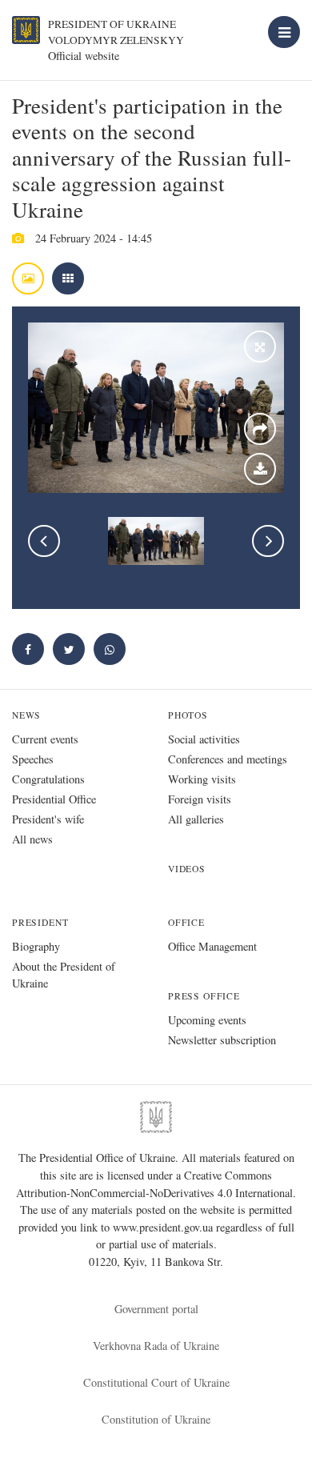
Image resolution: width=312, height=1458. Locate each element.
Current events (45, 739)
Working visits (202, 779)
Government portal (156, 1308)
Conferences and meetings (227, 759)
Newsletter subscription (222, 1039)
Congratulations (48, 779)
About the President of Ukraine (63, 975)
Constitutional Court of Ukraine (156, 1382)
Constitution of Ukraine (156, 1419)
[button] (69, 649)
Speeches (33, 759)
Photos (188, 715)
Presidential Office (54, 799)
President (40, 922)
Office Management (212, 946)
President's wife (48, 819)
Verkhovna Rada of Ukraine (156, 1345)
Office (186, 922)
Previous (44, 541)
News (26, 715)
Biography (36, 946)
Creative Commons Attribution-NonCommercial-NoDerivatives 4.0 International (154, 1184)
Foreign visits (199, 799)
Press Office (204, 996)
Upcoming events (207, 1019)
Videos (187, 869)
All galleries (196, 819)
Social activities (204, 739)
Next (268, 541)
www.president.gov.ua (164, 1227)
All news (32, 839)
